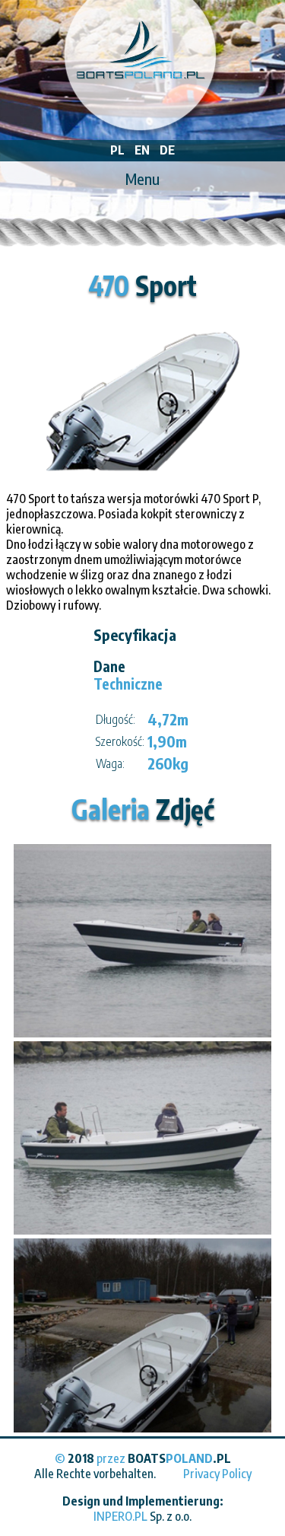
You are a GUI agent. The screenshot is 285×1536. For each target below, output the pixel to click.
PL (117, 150)
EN (142, 150)
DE (167, 150)
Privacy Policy (217, 1473)
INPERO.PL (120, 1516)
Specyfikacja (134, 634)
